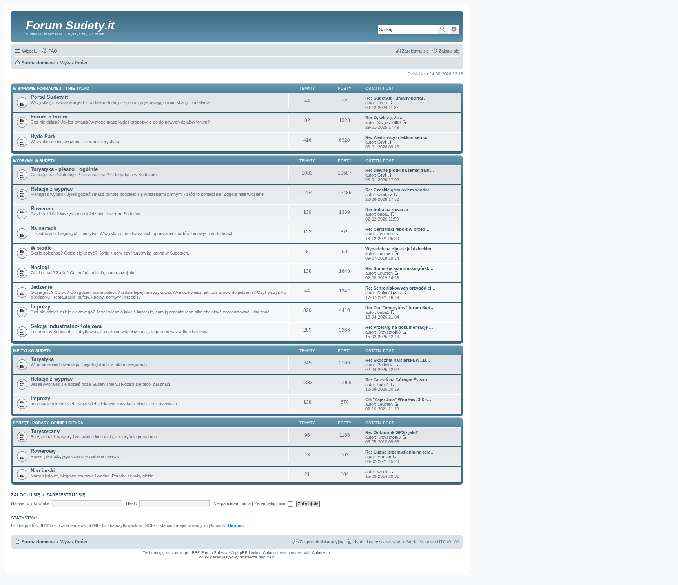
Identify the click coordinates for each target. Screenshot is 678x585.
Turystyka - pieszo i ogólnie (64, 169)
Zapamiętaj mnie (270, 503)
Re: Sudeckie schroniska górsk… (399, 268)
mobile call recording (453, 564)
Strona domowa (38, 541)
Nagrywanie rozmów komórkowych (425, 564)
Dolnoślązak (389, 292)
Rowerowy (43, 451)
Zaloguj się (25, 494)
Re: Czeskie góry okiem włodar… (399, 190)
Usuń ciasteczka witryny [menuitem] (376, 541)
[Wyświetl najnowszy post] (390, 102)
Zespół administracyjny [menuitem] (321, 541)
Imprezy (40, 307)
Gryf (381, 142)
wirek (382, 471)
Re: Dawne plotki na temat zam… (399, 170)
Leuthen (385, 233)
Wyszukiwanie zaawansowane (453, 29)
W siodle (41, 248)
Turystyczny (45, 431)
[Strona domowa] (19, 25)
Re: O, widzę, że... (383, 117)
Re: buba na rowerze (386, 209)
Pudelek (385, 365)
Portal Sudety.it (49, 97)
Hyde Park (43, 136)
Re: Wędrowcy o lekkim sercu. (396, 137)
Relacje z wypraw (52, 189)
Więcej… (30, 51)
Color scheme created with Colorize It (296, 552)
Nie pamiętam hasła (232, 503)
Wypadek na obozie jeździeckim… (400, 248)
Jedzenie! (42, 287)
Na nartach (43, 228)
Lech (382, 102)
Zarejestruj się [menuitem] (415, 51)
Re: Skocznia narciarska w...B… (397, 360)
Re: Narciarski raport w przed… (397, 229)
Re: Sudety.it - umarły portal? (395, 98)
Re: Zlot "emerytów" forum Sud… (400, 307)
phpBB (191, 552)
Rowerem (42, 208)
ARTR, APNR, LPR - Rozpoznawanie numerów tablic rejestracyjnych (286, 562)
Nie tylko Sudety (32, 350)
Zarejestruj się (65, 494)
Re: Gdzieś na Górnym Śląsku (396, 379)
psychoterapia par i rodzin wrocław (446, 567)
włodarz (384, 194)
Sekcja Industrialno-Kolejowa (66, 326)
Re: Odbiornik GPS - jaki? (391, 432)
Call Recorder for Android (376, 562)
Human (384, 456)
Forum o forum (49, 117)
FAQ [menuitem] (53, 51)
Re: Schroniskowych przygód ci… (400, 288)
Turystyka (42, 359)
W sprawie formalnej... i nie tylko (51, 88)
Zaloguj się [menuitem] (449, 51)
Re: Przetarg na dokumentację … (399, 327)
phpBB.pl (267, 557)
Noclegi (40, 267)
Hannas (236, 525)
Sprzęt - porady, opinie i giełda (48, 423)
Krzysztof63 (389, 122)
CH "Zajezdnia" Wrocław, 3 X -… (398, 399)
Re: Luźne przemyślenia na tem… (400, 452)
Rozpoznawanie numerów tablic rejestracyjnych (439, 562)
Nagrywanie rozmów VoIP (403, 562)
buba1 (383, 214)
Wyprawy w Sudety (34, 161)
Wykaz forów (73, 541)
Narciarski (43, 471)
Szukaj (442, 29)
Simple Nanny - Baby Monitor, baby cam (342, 562)
